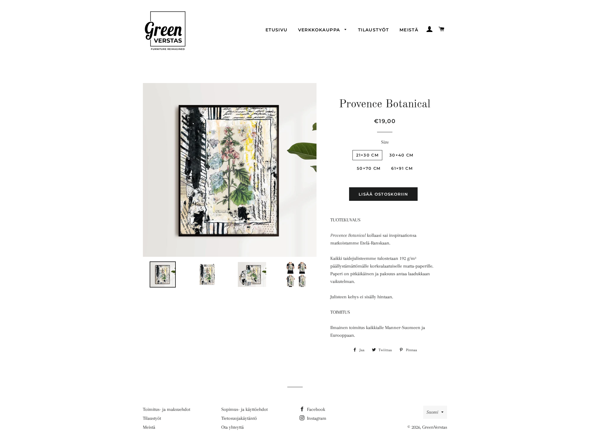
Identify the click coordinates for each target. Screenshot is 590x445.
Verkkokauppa (320, 30)
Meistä (408, 30)
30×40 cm (401, 155)
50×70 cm (368, 168)
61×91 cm (401, 168)
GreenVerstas (434, 427)
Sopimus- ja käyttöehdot (244, 409)
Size (385, 142)
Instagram (316, 418)
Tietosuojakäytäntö (239, 418)
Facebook (315, 409)
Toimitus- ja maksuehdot (166, 409)
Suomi (432, 412)
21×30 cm (367, 155)
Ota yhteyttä (232, 427)
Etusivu (277, 30)
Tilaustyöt (373, 30)
